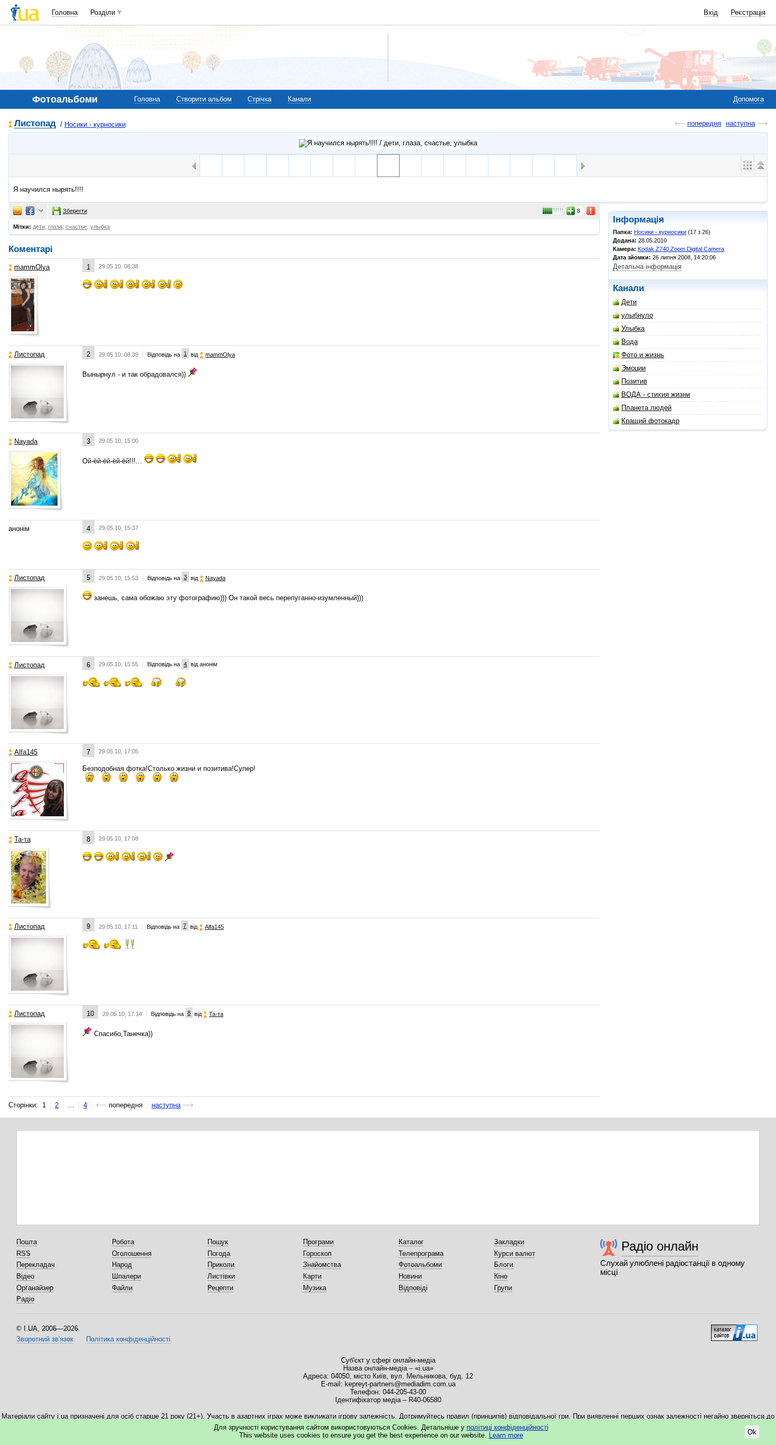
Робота (123, 1242)
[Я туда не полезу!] (277, 165)
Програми (318, 1242)
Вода (629, 342)
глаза (55, 226)
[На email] (17, 211)
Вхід (711, 12)
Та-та (22, 839)
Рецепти (220, 1288)
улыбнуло (637, 315)
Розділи (102, 12)
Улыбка (633, 328)
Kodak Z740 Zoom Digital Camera (681, 249)
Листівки (221, 1276)
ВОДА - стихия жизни (655, 394)
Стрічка (259, 99)
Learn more (506, 1435)
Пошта (26, 1242)
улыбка (100, 226)
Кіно (500, 1276)
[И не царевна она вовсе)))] (521, 165)
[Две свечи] (321, 165)
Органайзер (34, 1288)
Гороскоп (317, 1253)
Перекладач (35, 1265)
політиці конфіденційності (507, 1427)
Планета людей (646, 408)
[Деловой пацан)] (344, 165)
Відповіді (413, 1288)
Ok (751, 1432)
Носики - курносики (95, 124)
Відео (25, 1276)
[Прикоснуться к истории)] (299, 165)
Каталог (411, 1242)
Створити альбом (204, 99)
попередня (704, 123)
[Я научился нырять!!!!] (388, 165)
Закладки (509, 1242)
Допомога (748, 99)
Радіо (25, 1299)
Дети (629, 302)
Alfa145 (25, 752)
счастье (76, 226)
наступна (740, 123)
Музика (314, 1288)
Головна (65, 12)
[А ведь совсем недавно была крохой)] (211, 165)
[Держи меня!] (410, 165)
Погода (218, 1253)
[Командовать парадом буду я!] (454, 165)
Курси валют (514, 1253)
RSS (23, 1253)
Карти (312, 1276)
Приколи (220, 1265)
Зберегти (75, 211)
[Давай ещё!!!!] (477, 165)
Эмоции (633, 368)
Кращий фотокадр (650, 421)
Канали (299, 99)
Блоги (503, 1265)
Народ (122, 1265)
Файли (122, 1288)
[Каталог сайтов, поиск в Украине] (734, 1329)
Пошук (217, 1242)
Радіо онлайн (659, 1246)
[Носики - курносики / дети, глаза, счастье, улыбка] (388, 143)
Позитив (634, 381)
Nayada (25, 441)
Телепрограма (421, 1253)
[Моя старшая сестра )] (366, 165)
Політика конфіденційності (128, 1339)
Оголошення (132, 1253)
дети (39, 226)
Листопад (35, 123)
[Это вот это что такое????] (255, 165)
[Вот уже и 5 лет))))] (233, 165)
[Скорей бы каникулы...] (432, 165)
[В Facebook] (30, 211)
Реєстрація (748, 12)
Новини (410, 1276)
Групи (503, 1288)
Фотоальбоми (420, 1265)
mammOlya (32, 267)
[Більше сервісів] (41, 211)
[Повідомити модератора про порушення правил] (591, 211)
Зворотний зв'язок (44, 1339)
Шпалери (126, 1276)
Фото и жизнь (642, 355)
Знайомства (322, 1265)
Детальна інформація (647, 267)
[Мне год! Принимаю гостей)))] (565, 165)
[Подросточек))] (543, 165)
